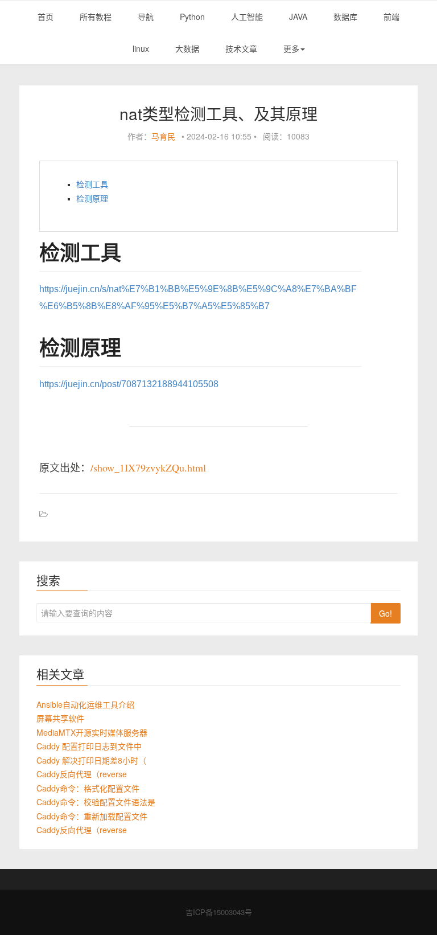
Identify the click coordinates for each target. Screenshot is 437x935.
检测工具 (92, 184)
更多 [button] (291, 48)
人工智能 (247, 16)
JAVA (298, 16)
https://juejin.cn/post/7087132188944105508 (128, 384)
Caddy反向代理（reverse (81, 774)
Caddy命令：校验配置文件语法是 (95, 801)
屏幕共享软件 (60, 718)
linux (141, 48)
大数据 (187, 48)
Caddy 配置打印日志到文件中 (89, 746)
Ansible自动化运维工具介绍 (85, 704)
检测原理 (92, 198)
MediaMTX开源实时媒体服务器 (91, 732)
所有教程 (96, 16)
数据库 (345, 16)
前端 (391, 16)
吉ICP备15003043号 (218, 912)
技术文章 (241, 48)
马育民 (163, 136)
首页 (45, 16)
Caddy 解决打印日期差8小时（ (91, 760)
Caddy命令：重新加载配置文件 (91, 816)
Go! (385, 613)
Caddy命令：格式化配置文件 (87, 788)
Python (192, 16)
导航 (146, 16)
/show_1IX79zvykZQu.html (148, 467)
